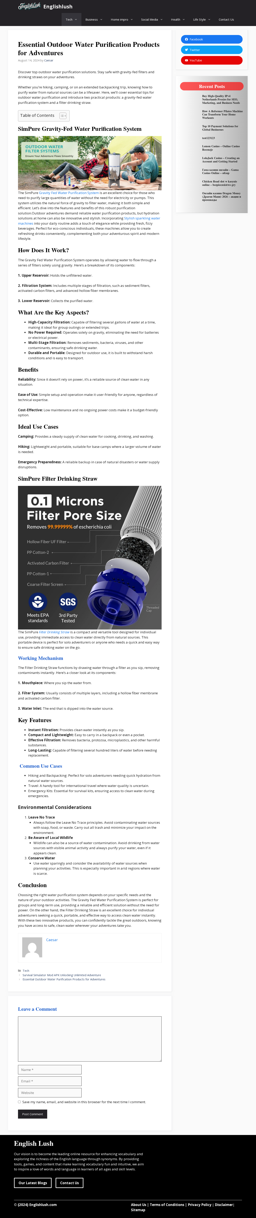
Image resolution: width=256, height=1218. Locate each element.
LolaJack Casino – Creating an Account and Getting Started (221, 159)
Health (175, 19)
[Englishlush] (29, 6)
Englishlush (58, 6)
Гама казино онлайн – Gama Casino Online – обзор (220, 171)
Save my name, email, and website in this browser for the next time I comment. (84, 1102)
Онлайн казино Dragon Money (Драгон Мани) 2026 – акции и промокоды (221, 196)
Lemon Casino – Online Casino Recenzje (221, 148)
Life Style (199, 19)
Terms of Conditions (167, 1204)
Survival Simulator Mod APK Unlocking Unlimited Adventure (62, 975)
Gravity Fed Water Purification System (69, 192)
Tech (69, 19)
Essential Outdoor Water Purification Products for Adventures (64, 979)
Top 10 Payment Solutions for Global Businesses (220, 128)
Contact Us (226, 19)
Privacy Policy (199, 1204)
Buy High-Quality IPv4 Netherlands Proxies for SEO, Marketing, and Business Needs (221, 99)
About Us (138, 1204)
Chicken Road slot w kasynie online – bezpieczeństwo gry (219, 183)
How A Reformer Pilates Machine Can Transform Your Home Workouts (222, 114)
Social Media (149, 19)
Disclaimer (224, 1204)
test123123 (208, 138)
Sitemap (138, 1210)
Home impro (119, 19)
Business (91, 19)
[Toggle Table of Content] (60, 115)
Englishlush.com (43, 1204)
